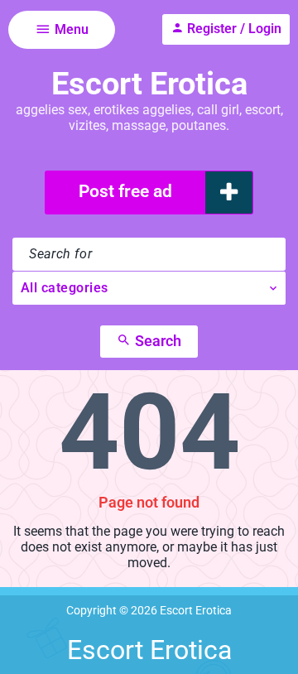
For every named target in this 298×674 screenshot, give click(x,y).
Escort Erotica (149, 83)
